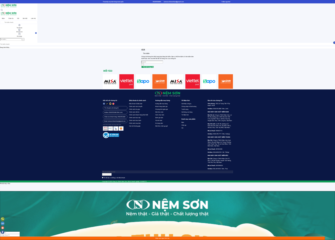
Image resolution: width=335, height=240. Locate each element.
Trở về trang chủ (148, 67)
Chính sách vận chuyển (135, 106)
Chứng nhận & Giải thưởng (188, 106)
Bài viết (25, 18)
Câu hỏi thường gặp (134, 126)
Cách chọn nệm (159, 115)
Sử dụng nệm (159, 123)
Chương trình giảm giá (161, 109)
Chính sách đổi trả (134, 112)
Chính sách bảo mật (134, 117)
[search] (1, 10)
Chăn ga (10, 18)
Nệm (3, 18)
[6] (159, 81)
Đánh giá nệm (159, 117)
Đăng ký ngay (107, 174)
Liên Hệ (33, 18)
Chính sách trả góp (134, 109)
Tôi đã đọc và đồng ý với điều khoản (114, 178)
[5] (143, 81)
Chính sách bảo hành (135, 120)
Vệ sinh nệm (158, 120)
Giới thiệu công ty (186, 103)
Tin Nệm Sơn (185, 115)
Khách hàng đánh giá (161, 106)
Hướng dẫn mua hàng (161, 103)
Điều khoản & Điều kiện (135, 103)
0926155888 (157, 1)
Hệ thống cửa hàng (186, 112)
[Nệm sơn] (8, 7)
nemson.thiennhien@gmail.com (174, 1)
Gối (18, 18)
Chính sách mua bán (135, 123)
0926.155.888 (113, 112)
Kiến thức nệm (159, 112)
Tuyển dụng (184, 109)
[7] (110, 81)
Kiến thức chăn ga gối (161, 126)
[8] (126, 81)
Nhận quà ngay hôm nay (162, 238)
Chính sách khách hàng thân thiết (138, 115)
